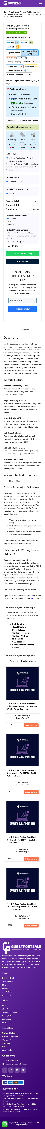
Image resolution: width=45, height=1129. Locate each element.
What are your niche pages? (22, 655)
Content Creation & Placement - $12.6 (22, 237)
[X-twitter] (17, 1070)
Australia (6, 1043)
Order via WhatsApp (22, 253)
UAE (4, 1046)
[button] (40, 3)
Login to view (25, 127)
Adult (11, 224)
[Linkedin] (23, 1070)
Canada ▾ (6, 1040)
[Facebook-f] (4, 1070)
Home (6, 12)
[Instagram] (11, 1070)
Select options (31, 725)
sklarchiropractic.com (15, 33)
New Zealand (8, 1050)
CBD (11, 221)
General (12, 218)
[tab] (23, 329)
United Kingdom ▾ (10, 1036)
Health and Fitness (18, 12)
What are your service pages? (23, 607)
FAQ (32, 598)
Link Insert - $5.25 (17, 241)
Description (23, 329)
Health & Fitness (16, 481)
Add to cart (22, 261)
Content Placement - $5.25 (21, 232)
